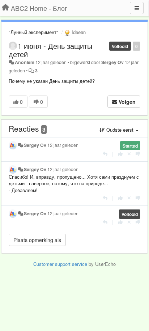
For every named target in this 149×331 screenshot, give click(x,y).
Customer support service (60, 263)
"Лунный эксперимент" (33, 32)
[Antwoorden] (105, 153)
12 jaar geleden (62, 145)
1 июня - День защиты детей (50, 50)
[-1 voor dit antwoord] (138, 153)
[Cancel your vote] (129, 153)
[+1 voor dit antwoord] (120, 153)
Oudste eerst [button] (120, 129)
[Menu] (137, 8)
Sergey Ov (112, 62)
